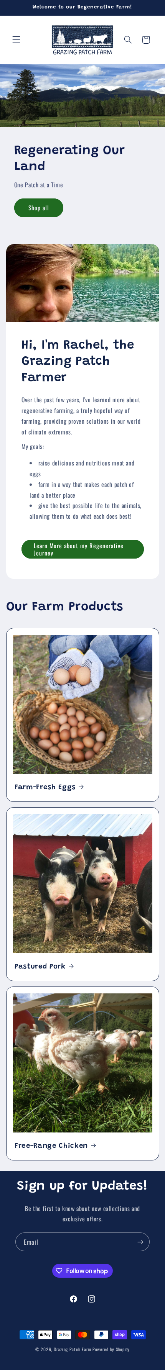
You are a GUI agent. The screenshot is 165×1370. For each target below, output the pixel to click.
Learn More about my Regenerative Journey (78, 549)
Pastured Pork (40, 966)
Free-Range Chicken (51, 1146)
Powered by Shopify (111, 1349)
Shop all (38, 208)
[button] (16, 40)
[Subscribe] (140, 1241)
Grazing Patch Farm (72, 1349)
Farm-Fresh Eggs (45, 787)
